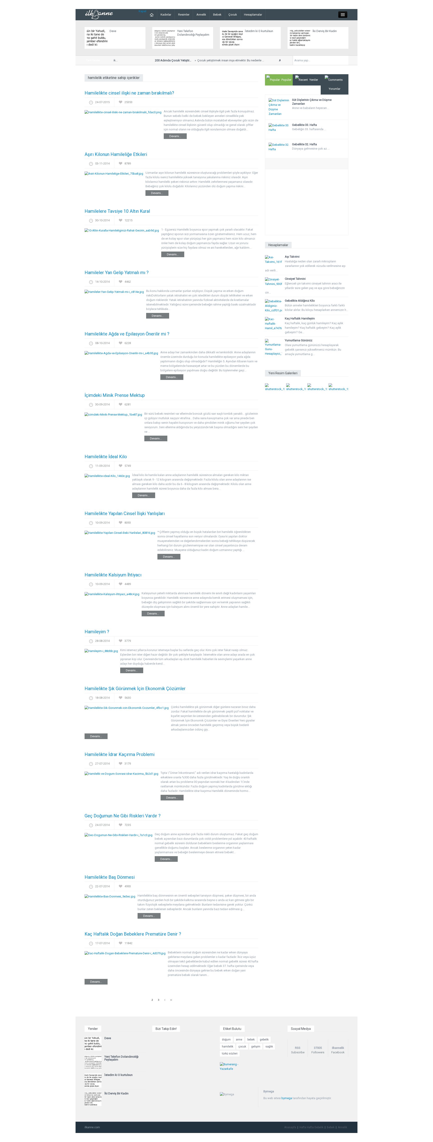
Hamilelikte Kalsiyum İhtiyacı (113, 575)
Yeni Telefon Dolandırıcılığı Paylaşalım (193, 32)
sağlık (269, 1046)
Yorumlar (334, 88)
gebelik (264, 1039)
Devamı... (175, 136)
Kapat (142, 11)
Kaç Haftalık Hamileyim (300, 318)
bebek (251, 1039)
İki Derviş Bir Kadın (325, 31)
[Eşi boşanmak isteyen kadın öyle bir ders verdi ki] (338, 387)
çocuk (242, 1046)
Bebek (217, 14)
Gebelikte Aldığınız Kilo (300, 300)
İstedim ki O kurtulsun (259, 31)
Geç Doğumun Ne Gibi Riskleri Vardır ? (123, 815)
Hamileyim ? (97, 631)
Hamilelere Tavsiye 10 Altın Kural (117, 211)
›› (171, 1000)
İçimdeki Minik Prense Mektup (115, 395)
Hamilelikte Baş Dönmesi (110, 877)
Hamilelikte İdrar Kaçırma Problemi (119, 754)
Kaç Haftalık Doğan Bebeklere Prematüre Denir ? (133, 934)
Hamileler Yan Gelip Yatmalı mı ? (117, 272)
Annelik (201, 14)
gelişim (255, 1046)
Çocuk (232, 14)
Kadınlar (166, 14)
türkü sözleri (229, 1053)
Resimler (183, 14)
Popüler (286, 79)
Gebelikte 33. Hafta (304, 125)
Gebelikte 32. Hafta (304, 144)
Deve (113, 31)
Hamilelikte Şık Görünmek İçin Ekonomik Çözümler (135, 688)
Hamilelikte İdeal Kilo (106, 456)
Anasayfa (290, 1127)
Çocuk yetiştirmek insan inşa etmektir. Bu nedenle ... (201, 60)
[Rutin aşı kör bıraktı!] (275, 387)
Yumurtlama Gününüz (298, 340)
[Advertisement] (306, 203)
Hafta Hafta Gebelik (311, 1127)
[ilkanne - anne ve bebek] (99, 14)
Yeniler (313, 79)
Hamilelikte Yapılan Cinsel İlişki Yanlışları (125, 513)
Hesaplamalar (253, 14)
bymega (286, 1098)
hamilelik (227, 1046)
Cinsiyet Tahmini (295, 278)
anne (239, 1039)
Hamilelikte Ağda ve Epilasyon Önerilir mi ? (127, 334)
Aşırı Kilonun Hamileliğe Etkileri (116, 154)
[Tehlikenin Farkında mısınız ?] (296, 387)
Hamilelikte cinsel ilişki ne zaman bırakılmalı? (129, 93)
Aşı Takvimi (292, 256)
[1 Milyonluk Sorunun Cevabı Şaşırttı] (317, 387)
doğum (226, 1039)
